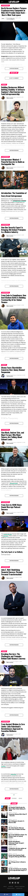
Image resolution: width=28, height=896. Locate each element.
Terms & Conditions (19, 886)
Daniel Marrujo (8, 534)
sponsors (5, 536)
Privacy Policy (11, 888)
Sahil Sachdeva (10, 376)
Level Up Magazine (11, 18)
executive (13, 774)
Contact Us (19, 888)
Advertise (10, 886)
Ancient (3, 766)
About (5, 886)
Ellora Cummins (10, 98)
